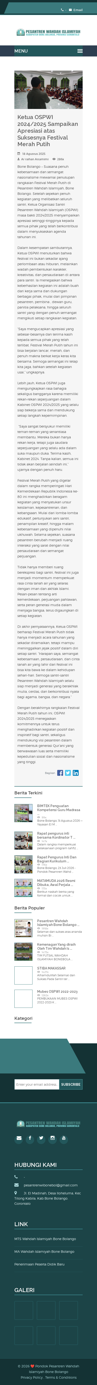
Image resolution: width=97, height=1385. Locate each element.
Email (78, 10)
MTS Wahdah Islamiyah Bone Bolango (45, 1239)
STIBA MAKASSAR (51, 968)
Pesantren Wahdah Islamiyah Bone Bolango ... (58, 923)
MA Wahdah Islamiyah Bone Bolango (44, 1251)
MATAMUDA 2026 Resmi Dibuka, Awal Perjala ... (56, 883)
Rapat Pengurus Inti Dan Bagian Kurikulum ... (56, 859)
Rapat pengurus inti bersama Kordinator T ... (56, 835)
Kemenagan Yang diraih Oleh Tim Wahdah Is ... (56, 946)
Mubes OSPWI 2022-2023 (57, 991)
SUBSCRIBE (71, 1084)
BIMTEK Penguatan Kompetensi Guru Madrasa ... (58, 810)
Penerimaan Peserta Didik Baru (39, 1264)
